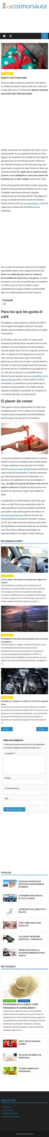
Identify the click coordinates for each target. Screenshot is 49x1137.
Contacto (7, 1107)
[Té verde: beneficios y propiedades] (10, 1071)
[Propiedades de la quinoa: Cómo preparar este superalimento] (24, 986)
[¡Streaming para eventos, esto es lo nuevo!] (10, 898)
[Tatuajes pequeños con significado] (10, 1057)
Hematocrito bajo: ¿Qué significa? (43, 729)
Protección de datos (11, 1117)
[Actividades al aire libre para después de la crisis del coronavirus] (24, 619)
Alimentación (9, 1001)
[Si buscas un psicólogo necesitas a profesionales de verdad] (10, 883)
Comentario (10, 753)
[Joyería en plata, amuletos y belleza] (10, 911)
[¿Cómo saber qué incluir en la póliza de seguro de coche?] (24, 559)
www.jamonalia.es (31, 203)
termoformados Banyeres (12, 515)
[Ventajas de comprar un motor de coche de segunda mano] (24, 681)
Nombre (8, 778)
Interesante (7, 73)
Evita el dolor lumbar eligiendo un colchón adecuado (9, 729)
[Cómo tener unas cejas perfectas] (10, 925)
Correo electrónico (12, 788)
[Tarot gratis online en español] (10, 1043)
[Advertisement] (28, 17)
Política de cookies (11, 1113)
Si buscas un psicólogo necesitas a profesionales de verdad (31, 884)
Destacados (8, 966)
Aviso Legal (8, 1110)
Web (6, 798)
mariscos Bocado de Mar (19, 469)
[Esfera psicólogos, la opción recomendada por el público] (10, 952)
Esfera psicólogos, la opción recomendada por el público (31, 953)
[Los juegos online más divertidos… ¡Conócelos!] (10, 939)
